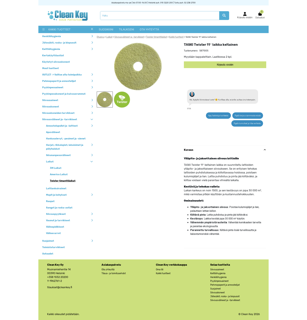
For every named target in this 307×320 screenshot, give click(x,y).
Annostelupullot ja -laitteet (62, 126)
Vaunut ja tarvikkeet (58, 220)
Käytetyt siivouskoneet (56, 62)
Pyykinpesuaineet (52, 87)
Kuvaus (188, 149)
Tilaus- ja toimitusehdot (114, 273)
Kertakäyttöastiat (53, 55)
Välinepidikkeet (55, 227)
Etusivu (100, 37)
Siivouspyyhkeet (56, 214)
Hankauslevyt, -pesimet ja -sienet (66, 138)
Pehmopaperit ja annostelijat (59, 81)
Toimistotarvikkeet (53, 247)
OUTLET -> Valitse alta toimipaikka (62, 74)
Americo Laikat (59, 174)
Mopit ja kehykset (56, 195)
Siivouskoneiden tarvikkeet (58, 113)
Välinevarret (53, 233)
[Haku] (224, 15)
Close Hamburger (92, 30)
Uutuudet (47, 253)
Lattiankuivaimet (56, 188)
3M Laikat (55, 168)
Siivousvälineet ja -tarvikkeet (59, 119)
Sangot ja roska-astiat (59, 207)
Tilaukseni (126, 29)
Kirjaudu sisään (225, 65)
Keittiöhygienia (51, 49)
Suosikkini (106, 29)
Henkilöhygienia (51, 36)
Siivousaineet (50, 100)
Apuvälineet (53, 132)
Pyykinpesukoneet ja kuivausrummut (64, 94)
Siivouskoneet (50, 106)
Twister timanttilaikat (62, 181)
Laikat (50, 161)
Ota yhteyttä (149, 29)
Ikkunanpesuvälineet (58, 155)
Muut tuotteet (50, 68)
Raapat (50, 201)
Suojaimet (48, 241)
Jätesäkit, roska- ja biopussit (59, 42)
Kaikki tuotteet (59, 29)
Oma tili (159, 269)
